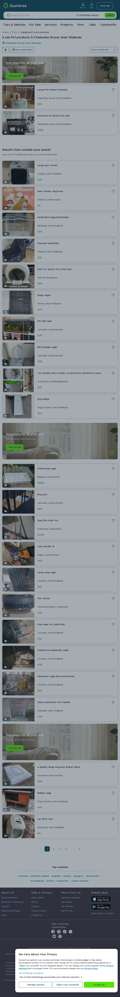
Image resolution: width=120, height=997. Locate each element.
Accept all (99, 984)
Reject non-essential (68, 984)
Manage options (36, 984)
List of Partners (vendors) (31, 973)
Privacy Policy (91, 968)
